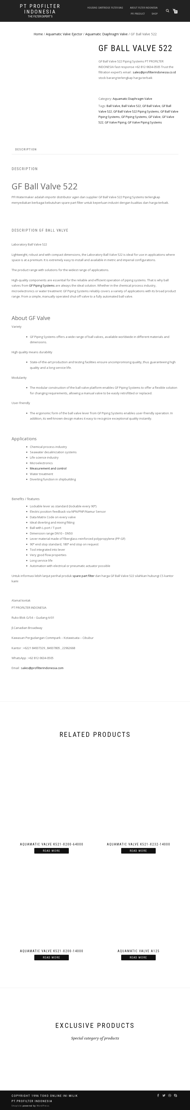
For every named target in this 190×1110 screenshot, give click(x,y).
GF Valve (154, 117)
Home (38, 34)
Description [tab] (26, 149)
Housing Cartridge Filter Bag (105, 7)
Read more (51, 850)
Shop (155, 13)
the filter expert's (40, 16)
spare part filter (84, 576)
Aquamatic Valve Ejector (64, 34)
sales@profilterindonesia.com (42, 668)
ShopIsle (17, 1105)
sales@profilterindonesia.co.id (154, 72)
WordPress (42, 1105)
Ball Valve (113, 106)
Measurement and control (48, 468)
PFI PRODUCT (138, 13)
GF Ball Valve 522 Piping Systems (136, 111)
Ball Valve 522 (131, 106)
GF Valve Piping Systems (145, 122)
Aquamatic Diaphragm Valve (106, 34)
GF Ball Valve (151, 106)
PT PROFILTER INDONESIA (40, 9)
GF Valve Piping (115, 122)
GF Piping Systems (134, 117)
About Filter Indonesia (144, 7)
